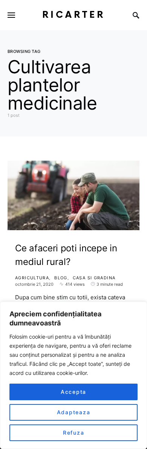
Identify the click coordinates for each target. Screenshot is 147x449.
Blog (60, 277)
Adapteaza (73, 412)
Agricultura (32, 277)
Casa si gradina (94, 277)
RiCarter (73, 14)
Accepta (73, 392)
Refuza (73, 432)
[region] (73, 375)
